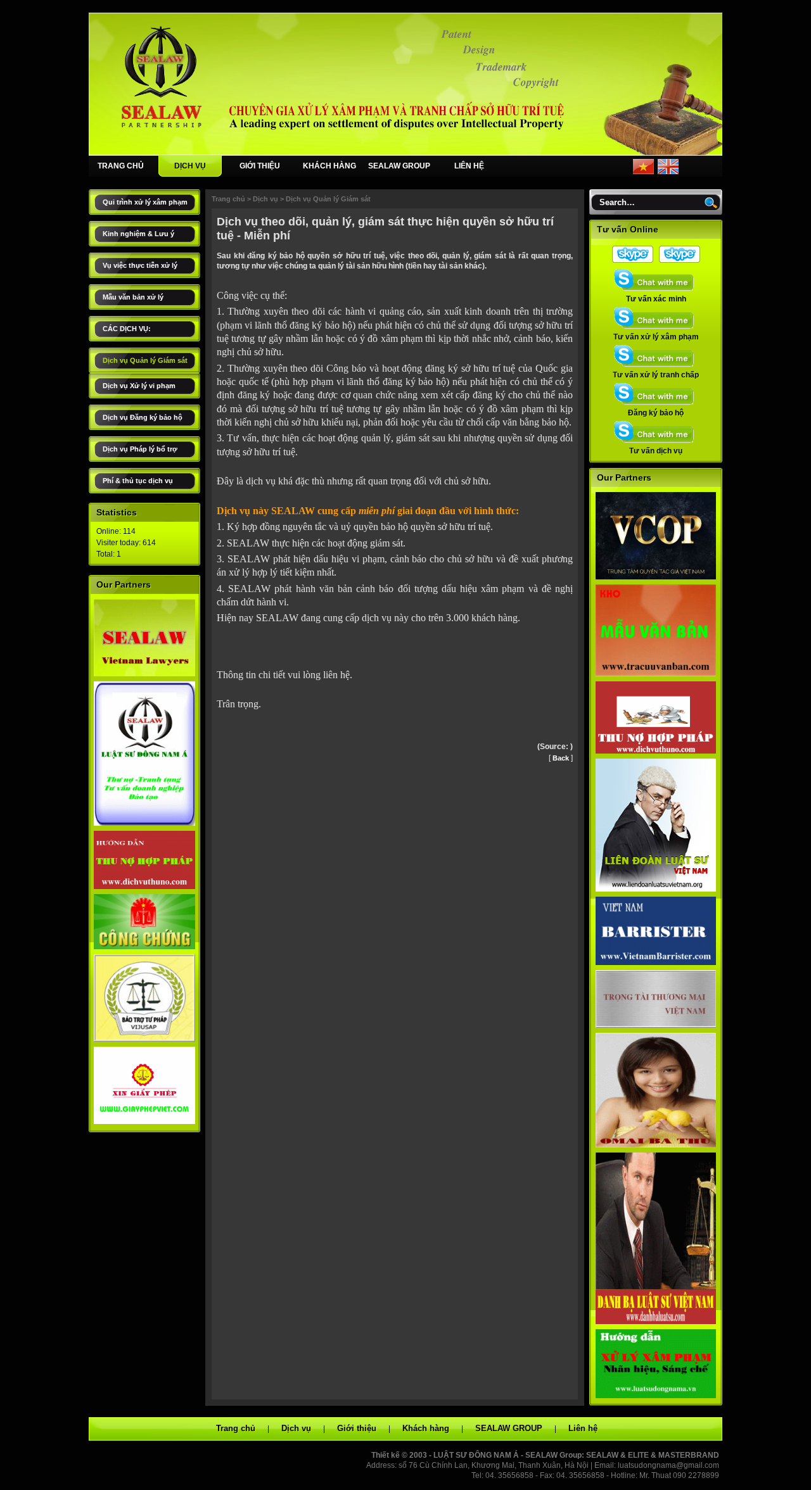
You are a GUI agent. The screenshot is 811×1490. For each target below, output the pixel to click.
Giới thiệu (356, 1428)
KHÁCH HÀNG (329, 165)
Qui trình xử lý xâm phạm (145, 202)
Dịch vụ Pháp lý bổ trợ (140, 449)
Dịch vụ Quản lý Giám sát (145, 360)
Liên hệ (582, 1428)
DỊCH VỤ (190, 165)
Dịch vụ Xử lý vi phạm (139, 385)
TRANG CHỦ (121, 165)
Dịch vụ (265, 199)
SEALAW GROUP (399, 165)
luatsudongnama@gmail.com (668, 1465)
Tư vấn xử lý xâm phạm (656, 336)
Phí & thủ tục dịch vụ (138, 480)
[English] (668, 171)
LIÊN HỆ (469, 165)
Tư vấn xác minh (656, 298)
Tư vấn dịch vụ (655, 450)
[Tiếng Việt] (643, 171)
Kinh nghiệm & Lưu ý (138, 233)
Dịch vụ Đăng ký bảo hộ (142, 417)
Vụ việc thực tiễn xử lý (140, 265)
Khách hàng (425, 1428)
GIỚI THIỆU (259, 165)
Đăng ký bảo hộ (656, 412)
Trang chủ (228, 199)
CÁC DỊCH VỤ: (127, 328)
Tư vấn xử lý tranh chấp (656, 374)
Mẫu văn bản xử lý (133, 297)
